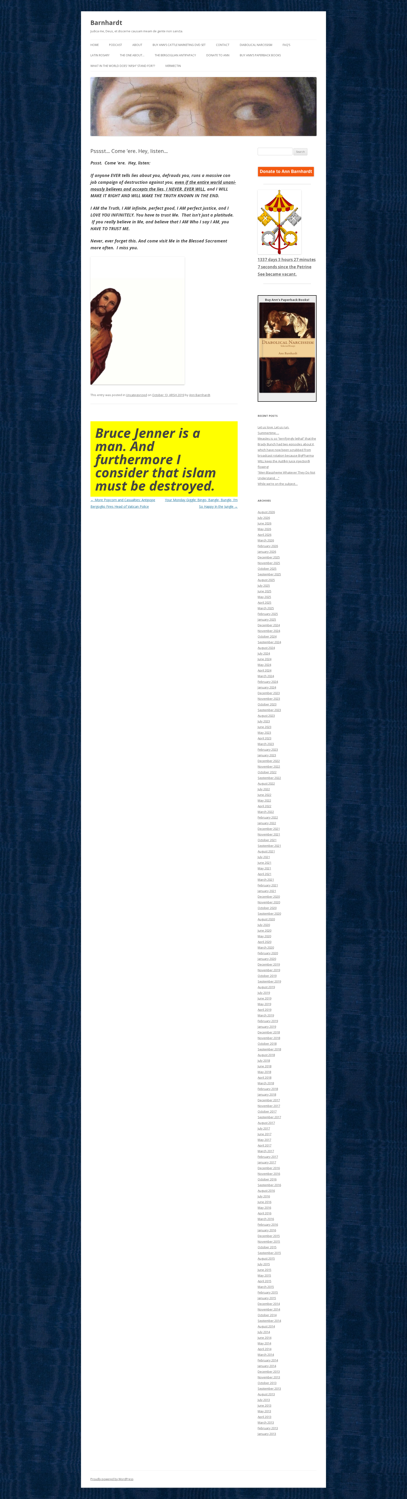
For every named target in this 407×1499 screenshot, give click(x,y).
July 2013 (264, 1400)
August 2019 (266, 987)
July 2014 (264, 1332)
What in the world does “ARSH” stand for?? (122, 66)
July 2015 (264, 1264)
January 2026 (267, 551)
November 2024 (269, 631)
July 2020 (264, 925)
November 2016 (269, 1173)
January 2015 (267, 1298)
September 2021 (269, 846)
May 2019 (264, 1004)
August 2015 (266, 1258)
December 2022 (269, 761)
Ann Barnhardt (199, 395)
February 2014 (268, 1360)
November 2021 (269, 834)
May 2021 (264, 868)
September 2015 (269, 1253)
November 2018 (269, 1038)
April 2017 (264, 1145)
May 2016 (264, 1207)
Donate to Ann (217, 55)
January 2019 (267, 1026)
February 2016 (268, 1224)
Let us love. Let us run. (273, 427)
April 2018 (264, 1077)
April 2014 (264, 1349)
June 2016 (264, 1202)
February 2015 (268, 1292)
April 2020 (264, 942)
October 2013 (267, 1383)
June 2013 (264, 1405)
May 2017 (264, 1140)
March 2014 (266, 1354)
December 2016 (269, 1168)
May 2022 (264, 800)
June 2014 (264, 1337)
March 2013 (266, 1422)
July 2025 (264, 585)
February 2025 (268, 614)
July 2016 (264, 1196)
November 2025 (269, 563)
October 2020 (267, 908)
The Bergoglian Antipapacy (175, 55)
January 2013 (267, 1434)
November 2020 (269, 902)
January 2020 (267, 959)
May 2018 (264, 1072)
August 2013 (266, 1394)
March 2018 (266, 1083)
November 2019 (269, 970)
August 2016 (266, 1190)
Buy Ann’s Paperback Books (260, 55)
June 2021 (264, 862)
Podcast (115, 45)
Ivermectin (173, 66)
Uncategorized (136, 395)
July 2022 (264, 789)
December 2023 (269, 693)
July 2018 (264, 1060)
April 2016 (264, 1213)
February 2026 (268, 546)
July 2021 (264, 857)
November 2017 (269, 1106)
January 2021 (267, 891)
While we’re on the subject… (278, 484)
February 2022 (268, 817)
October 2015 (267, 1247)
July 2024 (264, 653)
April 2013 (264, 1417)
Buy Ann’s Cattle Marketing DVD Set (179, 45)
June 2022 (264, 795)
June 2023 (264, 727)
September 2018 (269, 1049)
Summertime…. (268, 433)
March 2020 (266, 947)
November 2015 (269, 1241)
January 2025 (267, 619)
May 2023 (264, 732)
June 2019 (264, 998)
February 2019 (268, 1021)
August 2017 (266, 1123)
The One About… (132, 55)
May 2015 (264, 1275)
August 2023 (266, 715)
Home (94, 45)
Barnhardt (106, 22)
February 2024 (268, 682)
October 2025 (267, 568)
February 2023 (268, 749)
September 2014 (269, 1321)
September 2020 (269, 913)
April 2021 (264, 874)
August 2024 (266, 648)
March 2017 (266, 1151)
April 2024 (264, 670)
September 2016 (269, 1185)
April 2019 (264, 1010)
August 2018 (266, 1055)
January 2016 (267, 1230)
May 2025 (264, 597)
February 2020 (268, 953)
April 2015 (264, 1281)
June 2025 (264, 591)
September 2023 (269, 710)
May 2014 (264, 1343)
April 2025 (264, 602)
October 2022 (267, 772)
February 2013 (268, 1428)
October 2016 (267, 1179)
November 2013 (269, 1377)
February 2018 (268, 1089)
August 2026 (266, 512)
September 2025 (269, 574)
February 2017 (268, 1157)
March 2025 (266, 608)
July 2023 (264, 721)
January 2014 (267, 1366)
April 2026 (264, 534)
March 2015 (266, 1287)
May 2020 (264, 936)
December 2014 (269, 1304)
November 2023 (269, 698)
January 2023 (267, 755)
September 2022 (269, 778)
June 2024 (264, 659)
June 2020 (264, 930)
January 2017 (267, 1162)
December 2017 (269, 1100)
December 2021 (269, 829)
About (137, 45)
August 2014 (266, 1326)
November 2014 (269, 1309)
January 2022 (267, 823)
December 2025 (269, 557)
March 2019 (266, 1015)
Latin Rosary (100, 55)
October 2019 (267, 976)
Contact (222, 45)
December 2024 (269, 625)
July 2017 (264, 1128)
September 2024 (269, 642)
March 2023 (266, 744)
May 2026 (264, 529)
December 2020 (269, 896)
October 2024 (267, 636)
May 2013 (264, 1411)
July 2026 (264, 518)
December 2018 (269, 1032)
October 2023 (267, 704)
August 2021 (266, 851)
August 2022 (266, 783)
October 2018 (267, 1043)
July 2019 (264, 993)
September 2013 (269, 1388)
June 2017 (264, 1134)
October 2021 (267, 840)
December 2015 (269, 1236)
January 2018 (267, 1094)
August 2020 (266, 919)
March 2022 (266, 812)
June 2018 (264, 1066)
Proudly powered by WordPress (111, 1479)
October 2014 (267, 1315)
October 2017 (267, 1111)
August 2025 (266, 580)
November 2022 (269, 766)
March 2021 (266, 879)
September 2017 (269, 1117)
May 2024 (264, 665)
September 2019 (269, 981)
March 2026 (266, 540)
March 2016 (266, 1219)
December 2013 (269, 1371)
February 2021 (268, 885)
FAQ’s (286, 45)
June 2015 (264, 1270)
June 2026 (264, 523)
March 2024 (266, 676)
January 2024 (267, 687)
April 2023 (264, 738)
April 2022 (264, 806)
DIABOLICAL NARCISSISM (256, 45)
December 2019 (269, 964)
